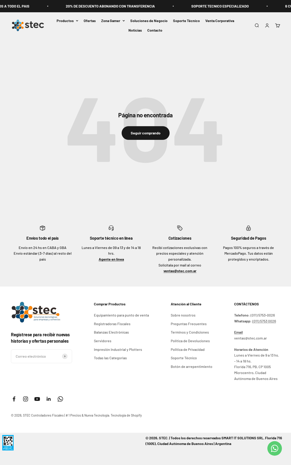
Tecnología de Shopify (126, 415)
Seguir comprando (146, 133)
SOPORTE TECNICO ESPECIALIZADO (214, 6)
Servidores (102, 341)
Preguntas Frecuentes (189, 324)
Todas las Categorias (110, 358)
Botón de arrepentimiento (191, 366)
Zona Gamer (110, 20)
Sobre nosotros (183, 315)
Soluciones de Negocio (149, 20)
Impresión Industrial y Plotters (118, 349)
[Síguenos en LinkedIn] (49, 399)
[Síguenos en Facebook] (14, 399)
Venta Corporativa (219, 20)
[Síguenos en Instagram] (26, 399)
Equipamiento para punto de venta (121, 315)
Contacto (154, 30)
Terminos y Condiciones (190, 332)
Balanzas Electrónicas (111, 332)
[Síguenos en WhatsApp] (60, 399)
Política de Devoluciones (190, 341)
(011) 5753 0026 (264, 321)
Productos (65, 20)
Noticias (135, 30)
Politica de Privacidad (188, 349)
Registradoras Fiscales (112, 324)
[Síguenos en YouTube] (37, 399)
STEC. (163, 438)
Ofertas (90, 20)
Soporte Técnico (186, 20)
